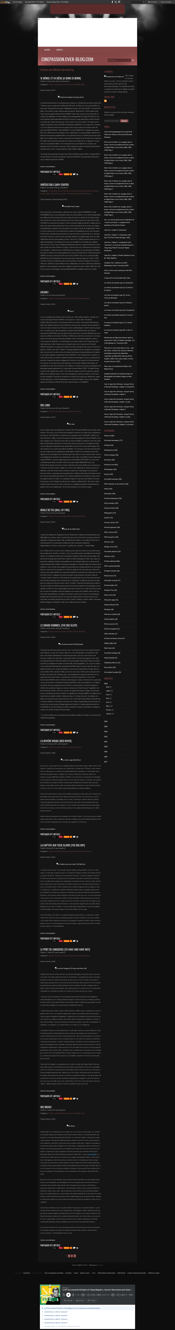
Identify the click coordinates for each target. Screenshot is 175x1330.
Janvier (108, 714)
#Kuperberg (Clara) (55, 191)
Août (107, 687)
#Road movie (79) (110, 576)
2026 (105, 683)
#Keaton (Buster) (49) (111, 605)
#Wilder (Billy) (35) (110, 643)
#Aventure (65, 298)
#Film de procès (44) (111, 624)
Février (108, 710)
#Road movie (87, 851)
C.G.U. (94, 1273)
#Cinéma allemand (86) (112, 561)
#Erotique (82, 631)
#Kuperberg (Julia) (68, 191)
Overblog (100, 1265)
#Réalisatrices (86, 193)
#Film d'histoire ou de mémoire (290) (116, 484)
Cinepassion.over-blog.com (67, 59)
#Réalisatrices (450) (110, 450)
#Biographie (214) (110, 513)
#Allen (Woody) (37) (110, 634)
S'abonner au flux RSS (105, 101)
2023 (105, 731)
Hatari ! (44, 292)
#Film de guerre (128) (111, 537)
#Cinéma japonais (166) (112, 527)
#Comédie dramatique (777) (113, 440)
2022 (105, 736)
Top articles (68, 1273)
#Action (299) (108, 474)
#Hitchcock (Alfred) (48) (112, 614)
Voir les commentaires (47, 166)
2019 (105, 751)
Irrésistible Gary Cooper (54, 185)
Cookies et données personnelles (137, 1273)
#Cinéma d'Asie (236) (111, 508)
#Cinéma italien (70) (110, 585)
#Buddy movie (80, 1113)
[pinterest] (119, 2)
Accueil (47, 49)
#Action (71, 298)
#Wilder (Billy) (80, 84)
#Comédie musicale (68, 84)
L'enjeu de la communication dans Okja (117, 278)
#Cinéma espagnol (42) (112, 629)
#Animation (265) (109, 493)
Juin (107, 694)
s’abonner (69, 1300)
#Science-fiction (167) (111, 522)
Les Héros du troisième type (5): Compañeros (119, 310)
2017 (105, 762)
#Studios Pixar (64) (110, 590)
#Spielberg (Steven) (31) (112, 662)
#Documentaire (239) (111, 503)
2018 (105, 756)
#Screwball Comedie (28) (112, 672)
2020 (105, 746)
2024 (105, 726)
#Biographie (77, 193)
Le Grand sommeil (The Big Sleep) (58, 625)
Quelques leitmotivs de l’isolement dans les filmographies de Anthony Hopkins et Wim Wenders (118, 376)
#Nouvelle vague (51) (111, 600)
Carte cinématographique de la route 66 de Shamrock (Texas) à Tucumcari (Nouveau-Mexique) (118, 134)
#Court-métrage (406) (111, 455)
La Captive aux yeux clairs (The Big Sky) (62, 845)
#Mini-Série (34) (109, 648)
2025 (105, 721)
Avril (107, 702)
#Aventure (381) (109, 460)
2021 (105, 741)
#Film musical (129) (110, 532)
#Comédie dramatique (82, 298)
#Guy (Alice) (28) (110, 667)
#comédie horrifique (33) (112, 653)
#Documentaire (80, 191)
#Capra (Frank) (55, 193)
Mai (107, 698)
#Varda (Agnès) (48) (111, 619)
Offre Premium (121, 1273)
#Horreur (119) (109, 542)
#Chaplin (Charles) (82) (112, 571)
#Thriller (69, 631)
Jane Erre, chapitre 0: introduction (115, 230)
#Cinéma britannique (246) (113, 498)
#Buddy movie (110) (110, 547)
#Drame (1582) (109, 436)
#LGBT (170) (108, 518)
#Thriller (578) (108, 445)
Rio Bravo (45, 1107)
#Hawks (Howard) (55, 84)
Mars (107, 706)
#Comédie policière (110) (112, 551)
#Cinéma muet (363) (111, 464)
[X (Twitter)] (115, 2)
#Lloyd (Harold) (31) (110, 658)
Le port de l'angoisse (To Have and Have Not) (65, 949)
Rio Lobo (45, 405)
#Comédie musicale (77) (112, 580)
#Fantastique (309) (110, 469)
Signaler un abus (85, 1273)
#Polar (64, 631)
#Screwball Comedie (78, 516)
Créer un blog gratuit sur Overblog (53, 1273)
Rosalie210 (26, 1273)
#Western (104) (109, 556)
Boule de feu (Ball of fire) (54, 510)
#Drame (75, 631)
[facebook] (112, 2)
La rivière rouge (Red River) (55, 741)
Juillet (108, 691)
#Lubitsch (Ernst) (67, 193)
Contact (59, 49)
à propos (93, 1300)
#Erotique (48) (109, 609)
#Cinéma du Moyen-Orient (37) (114, 638)
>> (74, 1256)
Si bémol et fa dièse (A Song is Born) (60, 78)
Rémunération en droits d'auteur (106, 1273)
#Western (65, 411)
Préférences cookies (154, 1273)
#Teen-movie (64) (110, 595)
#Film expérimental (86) (112, 566)
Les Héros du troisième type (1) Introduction (118, 283)
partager (81, 1300)
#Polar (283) (108, 489)
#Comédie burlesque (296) (113, 479)
